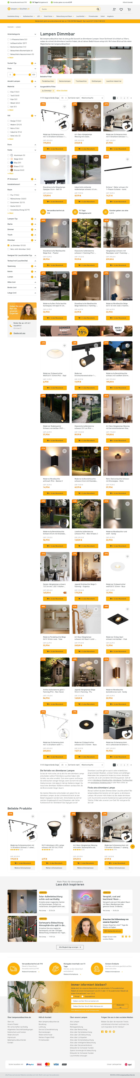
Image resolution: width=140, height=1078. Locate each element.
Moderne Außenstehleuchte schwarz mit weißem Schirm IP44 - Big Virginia (117, 375)
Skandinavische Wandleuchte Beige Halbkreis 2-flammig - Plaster (86, 305)
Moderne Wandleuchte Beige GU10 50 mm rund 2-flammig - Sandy (117, 305)
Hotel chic (15, 136)
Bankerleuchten (18, 47)
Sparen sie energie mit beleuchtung (83, 1050)
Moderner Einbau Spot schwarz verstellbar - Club (116, 638)
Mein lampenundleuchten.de (49, 1022)
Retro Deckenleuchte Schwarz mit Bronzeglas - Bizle (117, 480)
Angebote (110, 16)
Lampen (18, 27)
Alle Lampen (74, 1022)
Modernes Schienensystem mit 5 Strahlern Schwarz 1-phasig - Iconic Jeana (117, 136)
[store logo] (18, 8)
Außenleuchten (28, 16)
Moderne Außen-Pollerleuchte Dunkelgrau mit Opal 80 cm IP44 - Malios (54, 305)
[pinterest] (129, 938)
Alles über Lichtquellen (78, 1037)
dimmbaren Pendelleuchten (101, 783)
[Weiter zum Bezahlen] (131, 98)
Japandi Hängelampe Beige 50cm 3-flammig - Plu (85, 691)
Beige (18, 159)
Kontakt (10, 1043)
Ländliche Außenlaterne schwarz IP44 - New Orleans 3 (86, 533)
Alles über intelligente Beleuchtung (83, 1043)
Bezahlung (42, 1024)
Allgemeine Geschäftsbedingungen (20, 1030)
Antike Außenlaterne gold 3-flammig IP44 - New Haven (54, 691)
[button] (70, 21)
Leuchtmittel (80, 16)
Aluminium (19, 155)
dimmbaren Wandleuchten (102, 780)
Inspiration (74, 1024)
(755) (115, 850)
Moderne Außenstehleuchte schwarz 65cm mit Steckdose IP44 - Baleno (86, 480)
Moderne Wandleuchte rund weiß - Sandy (116, 533)
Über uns (11, 1022)
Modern (16, 125)
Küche (15, 206)
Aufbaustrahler (18, 43)
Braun (18, 166)
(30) (83, 850)
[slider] (14, 75)
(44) (52, 850)
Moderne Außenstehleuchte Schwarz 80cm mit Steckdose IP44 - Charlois (54, 533)
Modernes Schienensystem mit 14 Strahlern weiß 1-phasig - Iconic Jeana (53, 744)
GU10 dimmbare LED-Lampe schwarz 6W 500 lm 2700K (53, 846)
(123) (21, 850)
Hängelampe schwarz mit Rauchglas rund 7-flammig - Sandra (117, 252)
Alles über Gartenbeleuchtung (81, 1032)
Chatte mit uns (19, 333)
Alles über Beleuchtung (78, 1030)
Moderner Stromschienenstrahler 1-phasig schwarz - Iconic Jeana (86, 375)
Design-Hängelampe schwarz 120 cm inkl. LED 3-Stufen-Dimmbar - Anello (54, 586)
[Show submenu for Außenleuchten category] (34, 16)
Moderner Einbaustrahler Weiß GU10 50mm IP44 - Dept (54, 375)
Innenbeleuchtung (13, 16)
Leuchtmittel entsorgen (78, 1056)
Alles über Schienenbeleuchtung (82, 1040)
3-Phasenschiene (18, 39)
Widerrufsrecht (13, 1035)
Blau (17, 163)
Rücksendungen (44, 1032)
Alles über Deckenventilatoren (81, 1045)
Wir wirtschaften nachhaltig (18, 1027)
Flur (14, 195)
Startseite (11, 27)
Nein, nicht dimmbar (20, 249)
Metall (15, 103)
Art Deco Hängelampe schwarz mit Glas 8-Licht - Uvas (85, 638)
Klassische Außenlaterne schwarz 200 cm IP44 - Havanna (84, 427)
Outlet (103, 16)
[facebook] (123, 938)
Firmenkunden (93, 16)
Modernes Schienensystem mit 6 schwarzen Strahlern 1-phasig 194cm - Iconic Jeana (117, 744)
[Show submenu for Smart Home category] (53, 16)
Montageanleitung (76, 1027)
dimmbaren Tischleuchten (122, 780)
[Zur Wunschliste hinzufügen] (64, 106)
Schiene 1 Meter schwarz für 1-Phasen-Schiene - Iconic (117, 188)
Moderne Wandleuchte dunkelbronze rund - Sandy (116, 691)
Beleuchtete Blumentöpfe (21, 51)
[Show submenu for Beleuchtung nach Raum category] (73, 16)
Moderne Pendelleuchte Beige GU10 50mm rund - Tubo (54, 638)
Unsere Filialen (13, 1024)
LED (38, 16)
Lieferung (42, 1027)
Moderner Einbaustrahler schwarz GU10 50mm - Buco (86, 744)
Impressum (12, 1037)
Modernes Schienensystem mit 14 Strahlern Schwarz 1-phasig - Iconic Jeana (54, 136)
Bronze (19, 170)
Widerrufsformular (45, 1035)
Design (15, 121)
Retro (14, 128)
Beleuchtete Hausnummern (22, 54)
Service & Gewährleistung (48, 1030)
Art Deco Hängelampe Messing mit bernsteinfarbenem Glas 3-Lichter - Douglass (118, 427)
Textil (14, 96)
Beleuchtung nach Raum (64, 16)
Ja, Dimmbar (18, 245)
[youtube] (114, 1032)
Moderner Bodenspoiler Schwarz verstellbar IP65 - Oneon (53, 427)
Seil (13, 107)
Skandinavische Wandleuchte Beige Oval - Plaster (54, 252)
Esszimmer (17, 202)
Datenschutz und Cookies (17, 1032)
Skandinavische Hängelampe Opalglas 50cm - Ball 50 (54, 188)
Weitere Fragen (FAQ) (46, 1037)
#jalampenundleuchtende (17, 1040)
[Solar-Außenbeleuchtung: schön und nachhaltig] (22, 901)
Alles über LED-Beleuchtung (80, 1035)
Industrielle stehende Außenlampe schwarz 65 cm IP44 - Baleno (86, 188)
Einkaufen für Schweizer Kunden (82, 1048)
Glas (14, 92)
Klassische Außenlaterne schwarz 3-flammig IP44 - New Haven (85, 252)
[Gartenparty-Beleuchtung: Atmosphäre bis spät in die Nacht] (22, 929)
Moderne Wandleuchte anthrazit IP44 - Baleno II (53, 480)
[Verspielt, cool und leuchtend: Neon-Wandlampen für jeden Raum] (86, 901)
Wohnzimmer (18, 199)
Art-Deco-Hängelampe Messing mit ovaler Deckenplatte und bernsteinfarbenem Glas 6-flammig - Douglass (85, 136)
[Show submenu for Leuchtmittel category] (85, 16)
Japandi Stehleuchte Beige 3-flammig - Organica (86, 585)
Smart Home (48, 16)
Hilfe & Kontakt (128, 2)
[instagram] (126, 938)
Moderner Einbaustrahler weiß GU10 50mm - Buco (116, 585)
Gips (13, 99)
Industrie (16, 132)
